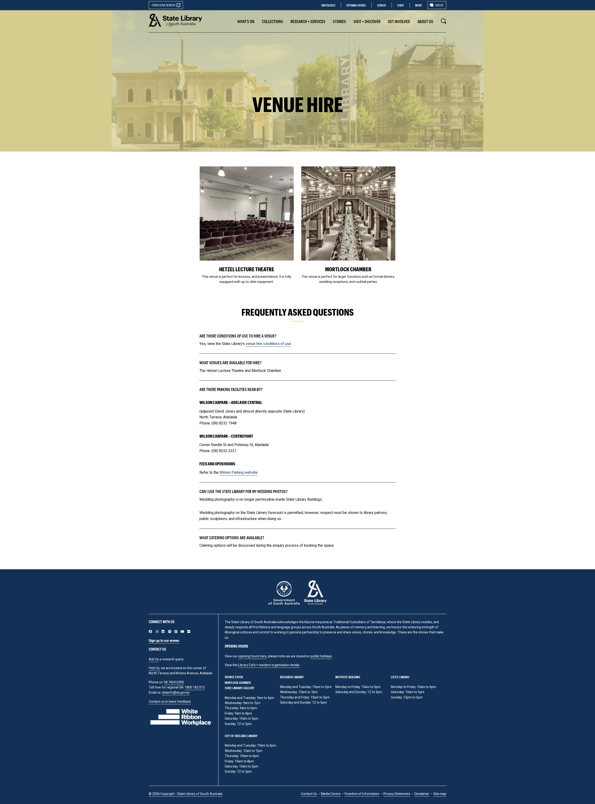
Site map (439, 793)
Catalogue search (163, 5)
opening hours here (252, 656)
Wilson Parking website (239, 472)
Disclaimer (421, 793)
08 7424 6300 (174, 682)
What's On (246, 21)
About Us (425, 21)
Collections (272, 21)
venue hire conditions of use (268, 344)
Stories (339, 21)
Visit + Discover (367, 21)
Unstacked (328, 5)
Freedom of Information (362, 793)
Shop (400, 5)
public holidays (321, 656)
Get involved (399, 21)
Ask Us (154, 659)
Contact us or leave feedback (170, 701)
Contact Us (309, 793)
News (418, 5)
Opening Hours (356, 5)
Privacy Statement (396, 793)
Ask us (439, 5)
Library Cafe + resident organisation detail (268, 665)
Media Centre (330, 793)
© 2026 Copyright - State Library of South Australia (185, 793)
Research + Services (308, 21)
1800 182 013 (195, 687)
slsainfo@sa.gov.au (176, 692)
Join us (381, 5)
